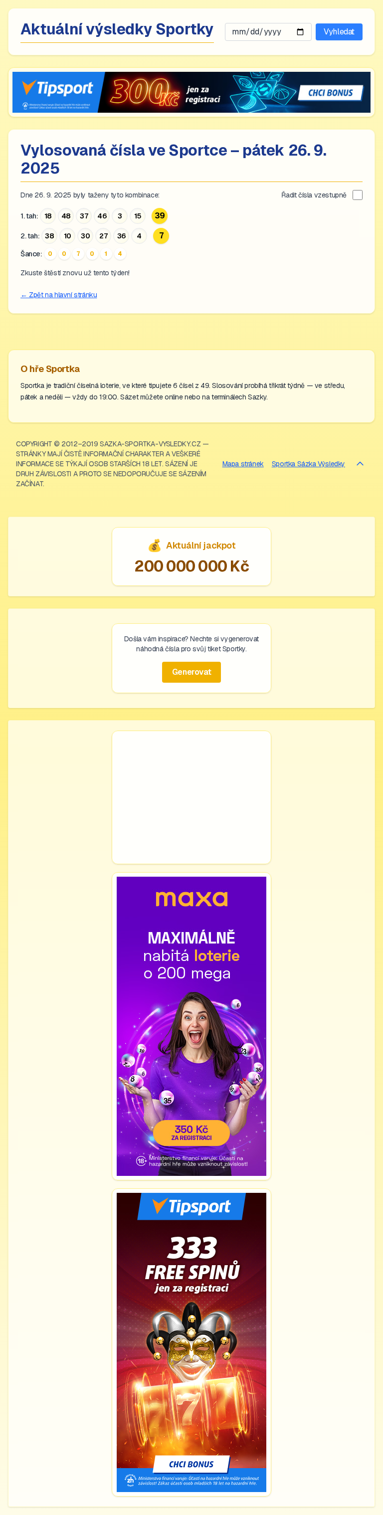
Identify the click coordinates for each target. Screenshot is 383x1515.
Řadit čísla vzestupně (314, 194)
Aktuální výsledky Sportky (117, 29)
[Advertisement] (191, 797)
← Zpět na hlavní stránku (58, 294)
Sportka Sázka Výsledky (308, 463)
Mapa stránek (243, 463)
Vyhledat (339, 31)
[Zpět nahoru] (360, 464)
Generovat (191, 672)
